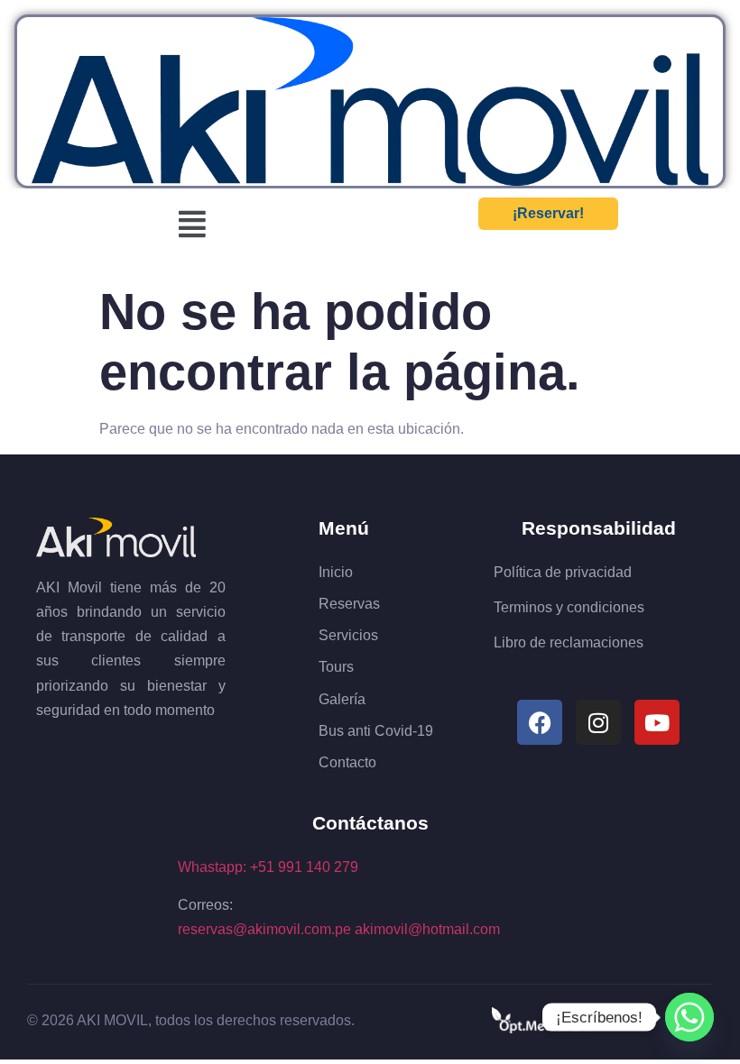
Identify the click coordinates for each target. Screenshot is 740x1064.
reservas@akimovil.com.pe (264, 929)
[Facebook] (539, 722)
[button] (192, 224)
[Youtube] (657, 722)
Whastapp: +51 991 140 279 (268, 867)
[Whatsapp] (689, 1017)
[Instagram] (598, 722)
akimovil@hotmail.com (427, 929)
